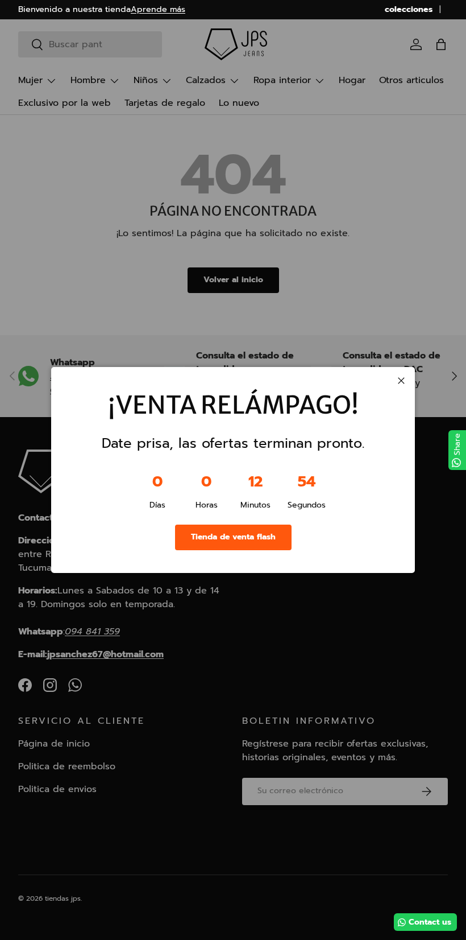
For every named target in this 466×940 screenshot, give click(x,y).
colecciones (408, 9)
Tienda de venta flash (233, 537)
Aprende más (158, 9)
